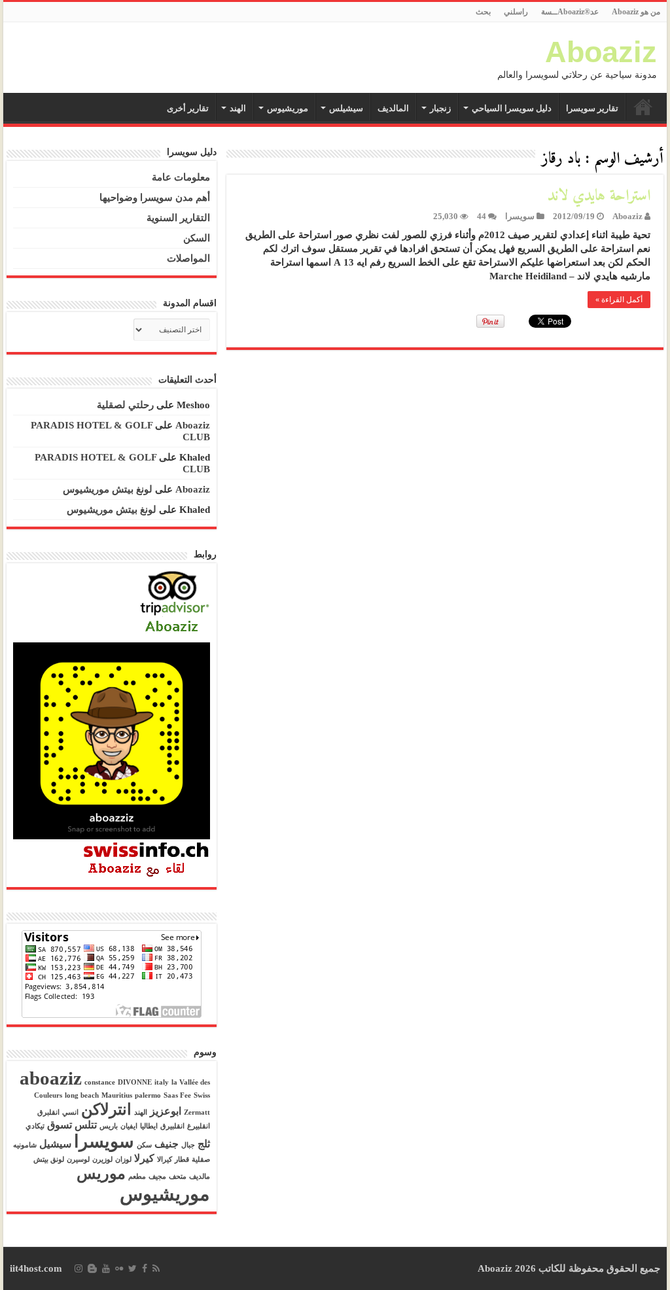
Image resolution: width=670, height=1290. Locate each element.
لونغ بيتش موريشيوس (107, 489)
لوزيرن (102, 1159)
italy (161, 1082)
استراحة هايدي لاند (599, 196)
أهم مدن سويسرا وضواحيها (154, 197)
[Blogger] (92, 1268)
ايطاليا (149, 1126)
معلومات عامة (181, 177)
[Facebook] (145, 1268)
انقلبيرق (172, 1126)
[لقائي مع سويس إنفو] (146, 859)
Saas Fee (177, 1095)
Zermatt (197, 1112)
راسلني (516, 11)
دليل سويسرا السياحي (512, 108)
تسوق (59, 1124)
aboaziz (51, 1078)
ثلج (204, 1143)
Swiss (202, 1095)
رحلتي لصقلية (125, 405)
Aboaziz (601, 52)
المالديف (393, 108)
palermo (148, 1095)
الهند (238, 108)
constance (99, 1082)
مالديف (199, 1176)
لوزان (123, 1159)
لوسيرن (78, 1159)
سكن (144, 1145)
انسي (70, 1112)
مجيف (157, 1176)
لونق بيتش (48, 1159)
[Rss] (156, 1268)
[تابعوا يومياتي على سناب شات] (111, 740)
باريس (108, 1126)
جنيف (166, 1143)
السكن (196, 238)
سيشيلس (346, 108)
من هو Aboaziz (636, 11)
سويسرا (520, 216)
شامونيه (25, 1145)
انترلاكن (106, 1109)
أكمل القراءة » (619, 299)
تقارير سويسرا (592, 108)
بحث (483, 11)
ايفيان (128, 1126)
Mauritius (116, 1095)
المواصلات (188, 258)
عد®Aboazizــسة (570, 11)
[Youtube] (106, 1268)
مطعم (137, 1176)
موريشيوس (287, 108)
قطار (182, 1159)
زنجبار (440, 108)
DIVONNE (135, 1082)
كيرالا (164, 1159)
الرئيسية (643, 106)
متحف (177, 1176)
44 (481, 216)
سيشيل (55, 1143)
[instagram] (78, 1268)
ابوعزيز (165, 1111)
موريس (101, 1173)
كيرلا (144, 1158)
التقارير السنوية (178, 218)
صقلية (201, 1159)
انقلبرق (48, 1112)
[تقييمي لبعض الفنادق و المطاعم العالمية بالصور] (174, 603)
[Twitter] (132, 1268)
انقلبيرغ (198, 1126)
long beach (82, 1095)
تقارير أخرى (188, 108)
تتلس (86, 1124)
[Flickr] (119, 1268)
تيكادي (35, 1126)
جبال (188, 1145)
